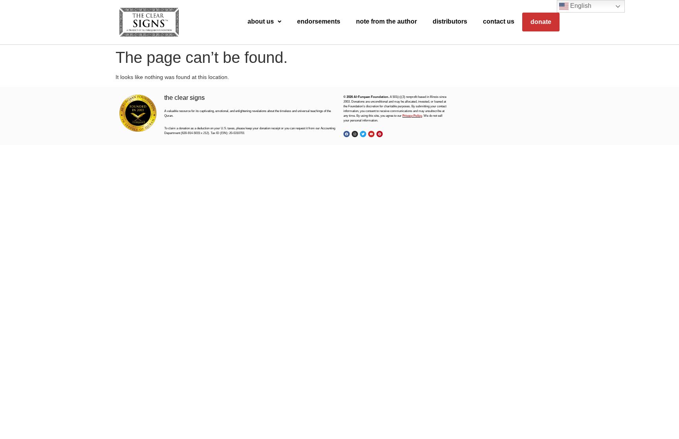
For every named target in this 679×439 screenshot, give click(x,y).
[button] (264, 22)
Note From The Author (386, 21)
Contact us (498, 21)
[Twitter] (363, 134)
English (580, 5)
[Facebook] (346, 134)
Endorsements (318, 21)
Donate (540, 21)
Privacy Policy (412, 116)
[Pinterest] (379, 134)
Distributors (450, 21)
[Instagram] (355, 134)
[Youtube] (371, 134)
